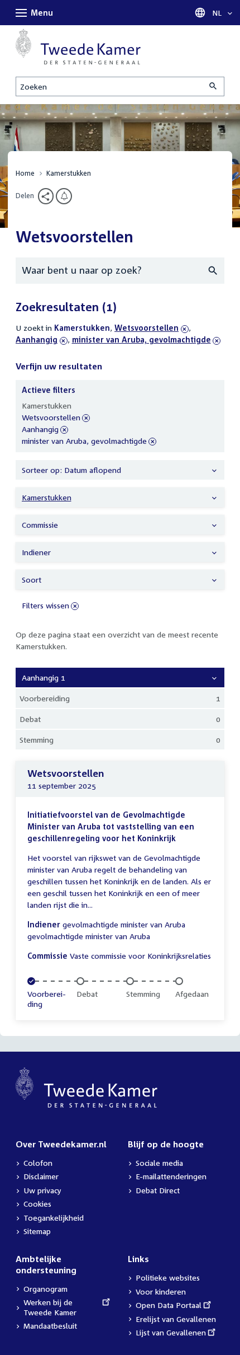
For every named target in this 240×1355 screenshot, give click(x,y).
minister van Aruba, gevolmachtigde (141, 339)
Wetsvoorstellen (146, 327)
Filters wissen (45, 605)
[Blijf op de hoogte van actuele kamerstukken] (64, 196)
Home (25, 173)
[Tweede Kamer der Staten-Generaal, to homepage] (78, 46)
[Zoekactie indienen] (214, 86)
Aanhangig (42, 339)
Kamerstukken (68, 173)
